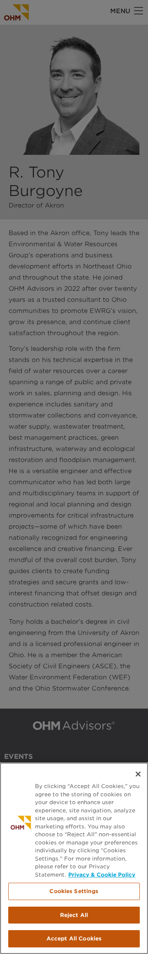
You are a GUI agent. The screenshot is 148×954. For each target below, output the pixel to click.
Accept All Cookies (74, 938)
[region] (74, 858)
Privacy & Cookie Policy (101, 875)
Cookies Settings (73, 891)
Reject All (74, 915)
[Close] (138, 774)
